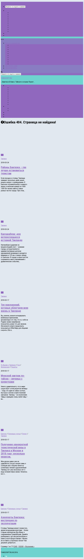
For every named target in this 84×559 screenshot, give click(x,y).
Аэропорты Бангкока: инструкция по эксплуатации (13, 520)
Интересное (5, 367)
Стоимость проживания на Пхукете (22, 29)
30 (23, 546)
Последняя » (29, 546)
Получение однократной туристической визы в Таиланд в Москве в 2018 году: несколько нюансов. (14, 450)
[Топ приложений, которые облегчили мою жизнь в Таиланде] (29, 290)
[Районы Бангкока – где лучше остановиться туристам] (29, 153)
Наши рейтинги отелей (17, 111)
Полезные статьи (16, 100)
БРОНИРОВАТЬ (15, 108)
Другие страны (15, 94)
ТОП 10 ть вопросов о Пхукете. (21, 13)
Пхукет (24, 434)
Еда (11, 96)
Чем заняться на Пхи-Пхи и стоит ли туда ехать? (27, 27)
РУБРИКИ (9, 86)
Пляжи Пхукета (15, 88)
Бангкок (3, 434)
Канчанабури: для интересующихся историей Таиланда (11, 237)
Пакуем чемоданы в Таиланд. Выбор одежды (26, 21)
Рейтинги (13, 104)
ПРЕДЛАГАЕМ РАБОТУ (13, 113)
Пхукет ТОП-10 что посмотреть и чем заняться (26, 15)
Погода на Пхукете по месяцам (16, 115)
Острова (13, 90)
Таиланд (4, 159)
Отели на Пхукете (11, 106)
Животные (13, 98)
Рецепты (14, 367)
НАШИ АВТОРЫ (11, 36)
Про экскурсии (15, 92)
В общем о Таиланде (8, 365)
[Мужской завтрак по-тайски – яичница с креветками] (29, 359)
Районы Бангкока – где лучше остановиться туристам (13, 170)
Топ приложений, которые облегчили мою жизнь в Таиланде (14, 307)
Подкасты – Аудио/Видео (19, 102)
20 (21, 546)
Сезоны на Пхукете (16, 23)
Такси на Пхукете (11, 117)
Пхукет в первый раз (12, 11)
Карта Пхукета (15, 19)
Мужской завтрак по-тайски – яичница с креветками (13, 378)
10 (19, 546)
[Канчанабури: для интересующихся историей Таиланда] (29, 220)
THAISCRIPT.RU (6, 3)
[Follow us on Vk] (6, 556)
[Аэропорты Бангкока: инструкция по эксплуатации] (29, 503)
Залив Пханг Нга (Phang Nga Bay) (21, 17)
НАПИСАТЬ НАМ (11, 33)
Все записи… (14, 31)
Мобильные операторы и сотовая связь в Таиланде (28, 25)
